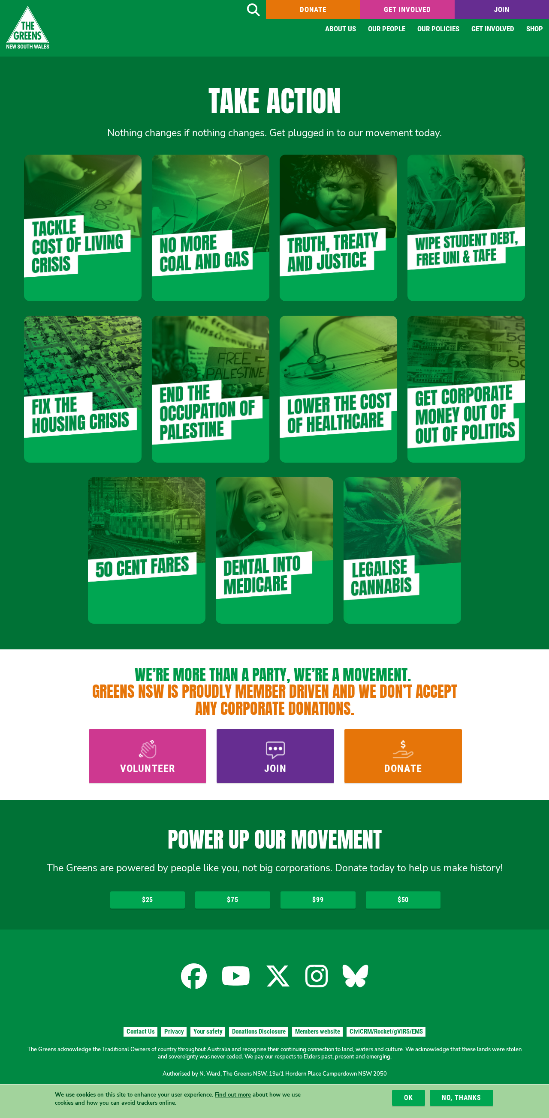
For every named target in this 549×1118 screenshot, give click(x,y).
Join (502, 9)
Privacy (174, 1031)
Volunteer (147, 768)
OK (408, 1098)
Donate (313, 9)
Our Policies (438, 28)
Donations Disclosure (259, 1031)
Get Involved (407, 9)
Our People (386, 28)
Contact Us (141, 1031)
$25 (147, 900)
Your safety (208, 1031)
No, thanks (461, 1098)
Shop (534, 28)
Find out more (233, 1095)
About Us (340, 28)
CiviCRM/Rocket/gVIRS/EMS (386, 1031)
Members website (317, 1031)
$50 (403, 900)
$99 (317, 900)
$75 (232, 900)
